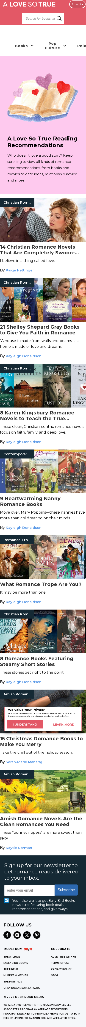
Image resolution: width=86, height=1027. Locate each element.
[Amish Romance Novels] (43, 732)
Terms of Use (60, 963)
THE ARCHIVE (11, 956)
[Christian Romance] (43, 320)
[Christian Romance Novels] (43, 240)
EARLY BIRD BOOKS (15, 963)
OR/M (54, 975)
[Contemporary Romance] (43, 492)
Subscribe (77, 4)
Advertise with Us (64, 956)
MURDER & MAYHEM (15, 975)
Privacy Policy (61, 969)
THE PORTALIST (13, 981)
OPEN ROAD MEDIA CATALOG (21, 987)
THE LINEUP (10, 969)
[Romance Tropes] (43, 578)
